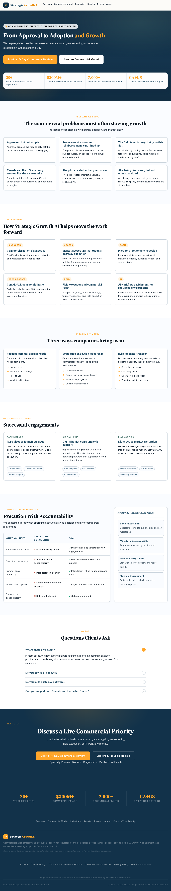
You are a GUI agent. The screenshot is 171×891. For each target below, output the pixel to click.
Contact (24, 864)
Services (47, 4)
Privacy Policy (121, 864)
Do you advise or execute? (85, 672)
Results (91, 4)
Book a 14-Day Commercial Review (30, 59)
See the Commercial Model (81, 59)
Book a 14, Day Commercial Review (63, 755)
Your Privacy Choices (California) (65, 864)
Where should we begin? (85, 649)
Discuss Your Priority (124, 821)
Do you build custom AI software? (85, 681)
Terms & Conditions (141, 864)
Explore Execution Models (113, 755)
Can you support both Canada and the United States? (85, 691)
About (109, 4)
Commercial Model (63, 4)
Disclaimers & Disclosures (98, 864)
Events (100, 4)
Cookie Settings (39, 864)
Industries (80, 4)
